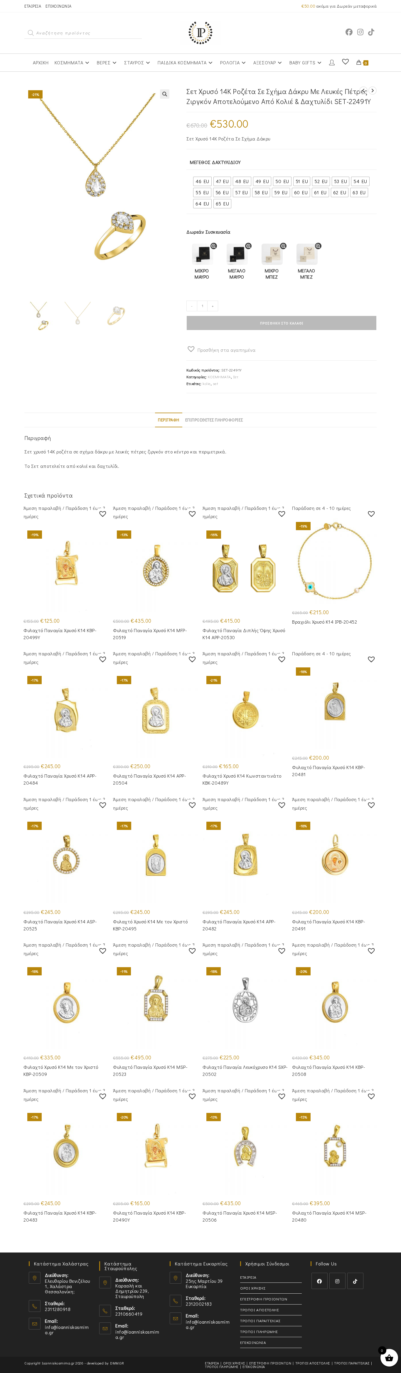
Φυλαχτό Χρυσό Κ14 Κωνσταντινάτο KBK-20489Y (242, 779)
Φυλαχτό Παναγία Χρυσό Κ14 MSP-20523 (150, 1070)
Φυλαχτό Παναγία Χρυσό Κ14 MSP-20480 (329, 1216)
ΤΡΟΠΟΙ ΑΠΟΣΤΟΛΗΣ (259, 1309)
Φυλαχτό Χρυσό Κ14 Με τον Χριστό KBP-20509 (60, 1070)
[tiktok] (355, 1281)
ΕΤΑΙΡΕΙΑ (32, 6)
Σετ (236, 376)
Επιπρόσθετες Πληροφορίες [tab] (214, 420)
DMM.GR (117, 1363)
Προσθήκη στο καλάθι (281, 323)
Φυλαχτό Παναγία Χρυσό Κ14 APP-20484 (59, 779)
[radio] (202, 181)
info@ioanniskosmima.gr (67, 1329)
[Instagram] (337, 1281)
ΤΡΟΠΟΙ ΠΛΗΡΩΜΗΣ (259, 1331)
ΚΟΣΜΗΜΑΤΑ (219, 376)
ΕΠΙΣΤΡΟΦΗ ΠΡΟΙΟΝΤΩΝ (263, 1298)
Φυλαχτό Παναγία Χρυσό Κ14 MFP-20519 (150, 633)
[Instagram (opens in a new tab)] (360, 32)
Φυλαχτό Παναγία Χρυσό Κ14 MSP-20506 (240, 1216)
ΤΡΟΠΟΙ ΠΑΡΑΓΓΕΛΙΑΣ (260, 1320)
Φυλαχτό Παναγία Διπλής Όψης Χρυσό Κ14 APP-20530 (244, 633)
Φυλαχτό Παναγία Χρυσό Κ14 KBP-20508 (328, 1070)
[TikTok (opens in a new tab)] (371, 32)
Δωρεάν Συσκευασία (208, 232)
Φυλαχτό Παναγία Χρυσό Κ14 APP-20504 (149, 779)
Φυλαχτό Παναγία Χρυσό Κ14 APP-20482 (239, 925)
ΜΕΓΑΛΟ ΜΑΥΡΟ (236, 273)
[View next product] (372, 90)
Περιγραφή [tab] (168, 420)
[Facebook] (319, 1281)
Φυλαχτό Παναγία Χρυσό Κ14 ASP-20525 (60, 925)
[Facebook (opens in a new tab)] (349, 32)
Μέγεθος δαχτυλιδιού (215, 162)
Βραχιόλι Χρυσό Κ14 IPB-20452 (324, 622)
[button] (164, 94)
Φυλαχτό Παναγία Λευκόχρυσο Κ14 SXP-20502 (245, 1070)
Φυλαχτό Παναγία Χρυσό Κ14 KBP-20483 (59, 1216)
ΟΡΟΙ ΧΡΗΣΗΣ (252, 1287)
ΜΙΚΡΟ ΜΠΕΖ (272, 273)
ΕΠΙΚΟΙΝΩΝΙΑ (59, 6)
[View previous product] (363, 90)
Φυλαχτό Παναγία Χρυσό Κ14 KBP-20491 (328, 925)
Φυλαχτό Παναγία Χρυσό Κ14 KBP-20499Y (59, 633)
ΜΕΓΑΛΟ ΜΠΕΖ (306, 273)
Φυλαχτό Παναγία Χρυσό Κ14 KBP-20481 (328, 770)
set (215, 383)
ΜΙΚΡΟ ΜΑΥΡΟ (202, 273)
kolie (207, 383)
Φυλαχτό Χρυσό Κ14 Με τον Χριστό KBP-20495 (150, 925)
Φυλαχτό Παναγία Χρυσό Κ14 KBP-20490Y (149, 1216)
